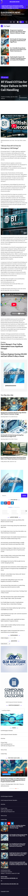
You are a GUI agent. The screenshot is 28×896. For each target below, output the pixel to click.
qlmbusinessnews (10, 385)
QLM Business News (10, 12)
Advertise (3, 738)
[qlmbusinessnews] (14, 373)
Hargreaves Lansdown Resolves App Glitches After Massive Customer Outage (18, 31)
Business (5, 772)
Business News (11, 772)
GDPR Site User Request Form (7, 745)
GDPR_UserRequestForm (6, 744)
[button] (3, 776)
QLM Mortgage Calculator (7, 730)
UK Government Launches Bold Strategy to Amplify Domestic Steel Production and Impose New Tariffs (18, 863)
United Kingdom (6, 774)
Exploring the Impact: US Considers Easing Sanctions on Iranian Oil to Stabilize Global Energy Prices (18, 59)
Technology (19, 772)
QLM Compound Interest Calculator (9, 734)
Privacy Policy (4, 742)
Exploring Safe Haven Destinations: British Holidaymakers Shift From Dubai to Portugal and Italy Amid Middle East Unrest (14, 568)
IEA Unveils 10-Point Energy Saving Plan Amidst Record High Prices (18, 40)
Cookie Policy (4, 753)
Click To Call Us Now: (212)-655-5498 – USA (9, 883)
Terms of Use (4, 749)
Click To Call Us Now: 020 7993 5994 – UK (9, 878)
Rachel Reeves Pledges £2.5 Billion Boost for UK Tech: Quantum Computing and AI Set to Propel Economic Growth (13, 550)
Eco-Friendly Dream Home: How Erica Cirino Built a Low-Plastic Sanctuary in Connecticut (18, 50)
